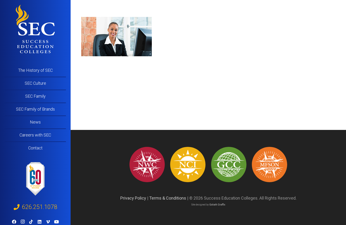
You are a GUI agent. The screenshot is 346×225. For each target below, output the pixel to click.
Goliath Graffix (217, 204)
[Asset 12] (269, 164)
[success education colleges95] (147, 164)
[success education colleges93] (187, 164)
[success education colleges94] (228, 164)
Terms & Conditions (167, 198)
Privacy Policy (133, 198)
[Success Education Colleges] (35, 29)
